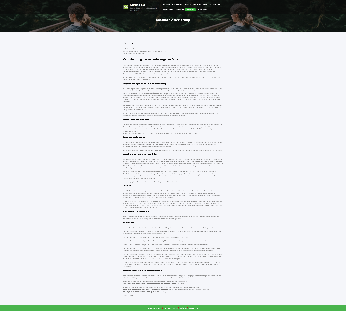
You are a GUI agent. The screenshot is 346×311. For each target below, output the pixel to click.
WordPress (167, 308)
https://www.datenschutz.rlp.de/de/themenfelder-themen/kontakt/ (152, 284)
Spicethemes (194, 308)
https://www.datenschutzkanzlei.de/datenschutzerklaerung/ (145, 290)
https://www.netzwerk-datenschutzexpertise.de (141, 292)
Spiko (182, 308)
